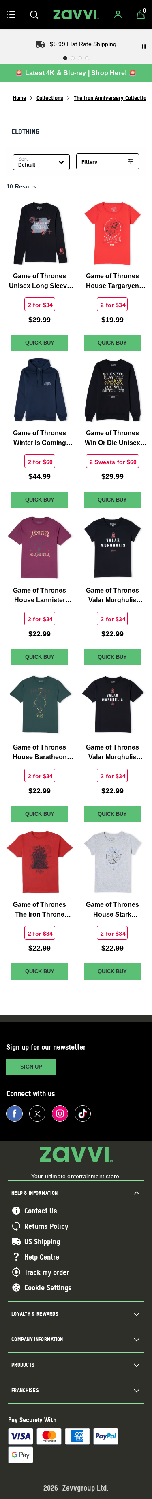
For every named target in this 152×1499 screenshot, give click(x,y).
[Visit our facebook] (14, 1113)
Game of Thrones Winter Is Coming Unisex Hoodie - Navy (39, 439)
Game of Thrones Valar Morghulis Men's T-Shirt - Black (112, 753)
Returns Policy (46, 1226)
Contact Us (40, 1210)
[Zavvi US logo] (76, 14)
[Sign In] (118, 14)
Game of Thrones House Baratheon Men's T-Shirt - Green (40, 753)
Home (19, 97)
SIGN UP (31, 1067)
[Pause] (143, 46)
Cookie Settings (48, 1287)
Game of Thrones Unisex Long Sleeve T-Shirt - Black (40, 282)
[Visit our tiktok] (83, 1113)
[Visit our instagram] (60, 1113)
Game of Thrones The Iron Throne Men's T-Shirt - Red (40, 910)
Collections (49, 97)
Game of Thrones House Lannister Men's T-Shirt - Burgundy (39, 596)
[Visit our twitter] (37, 1113)
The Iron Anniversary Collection (111, 97)
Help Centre (41, 1256)
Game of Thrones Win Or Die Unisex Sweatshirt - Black (112, 439)
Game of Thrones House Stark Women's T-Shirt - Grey (112, 910)
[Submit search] (34, 14)
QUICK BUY (39, 343)
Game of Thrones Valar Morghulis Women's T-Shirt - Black (112, 596)
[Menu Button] (11, 14)
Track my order (46, 1272)
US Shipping (42, 1241)
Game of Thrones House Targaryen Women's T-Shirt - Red (112, 282)
